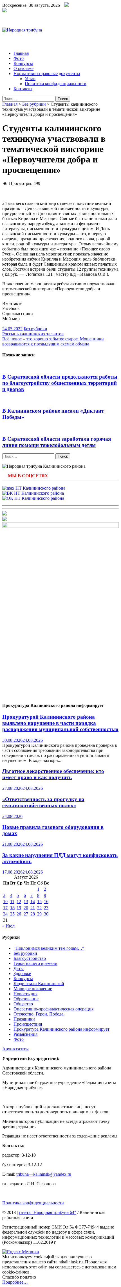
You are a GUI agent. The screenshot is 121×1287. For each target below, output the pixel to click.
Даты (19, 968)
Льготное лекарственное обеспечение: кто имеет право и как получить (53, 774)
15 (39, 901)
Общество (23, 1003)
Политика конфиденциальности (55, 83)
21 (32, 907)
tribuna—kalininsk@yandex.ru (43, 1174)
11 (12, 901)
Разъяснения (25, 1034)
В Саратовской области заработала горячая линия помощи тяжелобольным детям (56, 442)
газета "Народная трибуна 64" (47, 1212)
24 (5, 913)
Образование (26, 998)
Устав (30, 78)
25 (12, 913)
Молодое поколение (33, 988)
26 (19, 913)
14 (32, 901)
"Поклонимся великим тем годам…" (49, 948)
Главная (21, 53)
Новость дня (25, 993)
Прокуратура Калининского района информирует (61, 1029)
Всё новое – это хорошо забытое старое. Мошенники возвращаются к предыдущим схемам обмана (53, 341)
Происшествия (28, 1024)
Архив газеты (15, 1048)
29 (39, 913)
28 (32, 913)
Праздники (24, 1019)
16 (46, 901)
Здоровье (22, 973)
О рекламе (23, 68)
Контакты (23, 88)
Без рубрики (34, 104)
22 (39, 907)
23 (46, 907)
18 (12, 907)
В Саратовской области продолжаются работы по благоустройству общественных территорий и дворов (59, 383)
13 (26, 901)
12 (19, 901)
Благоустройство (30, 958)
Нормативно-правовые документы (47, 73)
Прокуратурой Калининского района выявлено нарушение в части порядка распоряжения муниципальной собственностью (60, 723)
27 (26, 913)
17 (5, 907)
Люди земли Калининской (39, 983)
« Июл (8, 926)
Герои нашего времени (35, 963)
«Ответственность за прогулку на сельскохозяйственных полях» (43, 802)
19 (19, 907)
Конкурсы (23, 63)
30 (46, 913)
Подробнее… (15, 1282)
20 (26, 907)
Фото (19, 58)
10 (5, 901)
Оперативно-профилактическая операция (53, 1008)
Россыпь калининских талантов (33, 333)
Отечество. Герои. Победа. (39, 1014)
